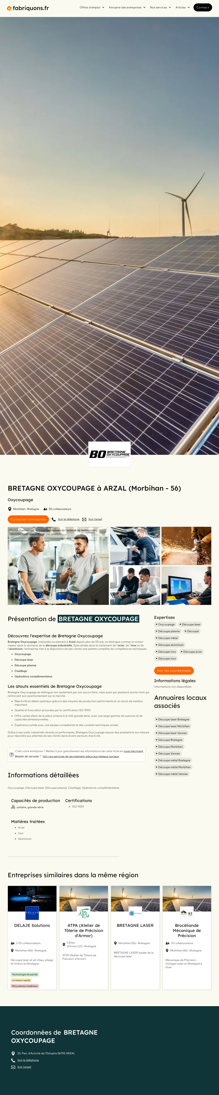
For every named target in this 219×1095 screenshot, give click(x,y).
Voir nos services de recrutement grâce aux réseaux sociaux (81, 756)
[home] (28, 8)
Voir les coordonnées (174, 670)
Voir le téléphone (68, 519)
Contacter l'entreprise (28, 519)
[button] (92, 7)
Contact (202, 7)
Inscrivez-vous (18, 533)
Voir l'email (95, 519)
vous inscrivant (133, 751)
